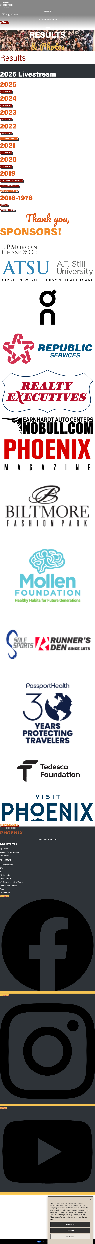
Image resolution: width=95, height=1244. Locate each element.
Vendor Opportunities (9, 852)
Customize (70, 1237)
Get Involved (14, 1208)
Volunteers (5, 856)
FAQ (2, 889)
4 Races (10, 1196)
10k (1, 868)
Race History (5, 879)
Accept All (70, 1224)
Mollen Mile (5, 875)
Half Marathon (6, 865)
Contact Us (5, 893)
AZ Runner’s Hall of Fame (11, 882)
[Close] (90, 1199)
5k (1, 872)
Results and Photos (8, 886)
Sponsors (4, 849)
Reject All (70, 1230)
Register (11, 1216)
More (8, 1212)
